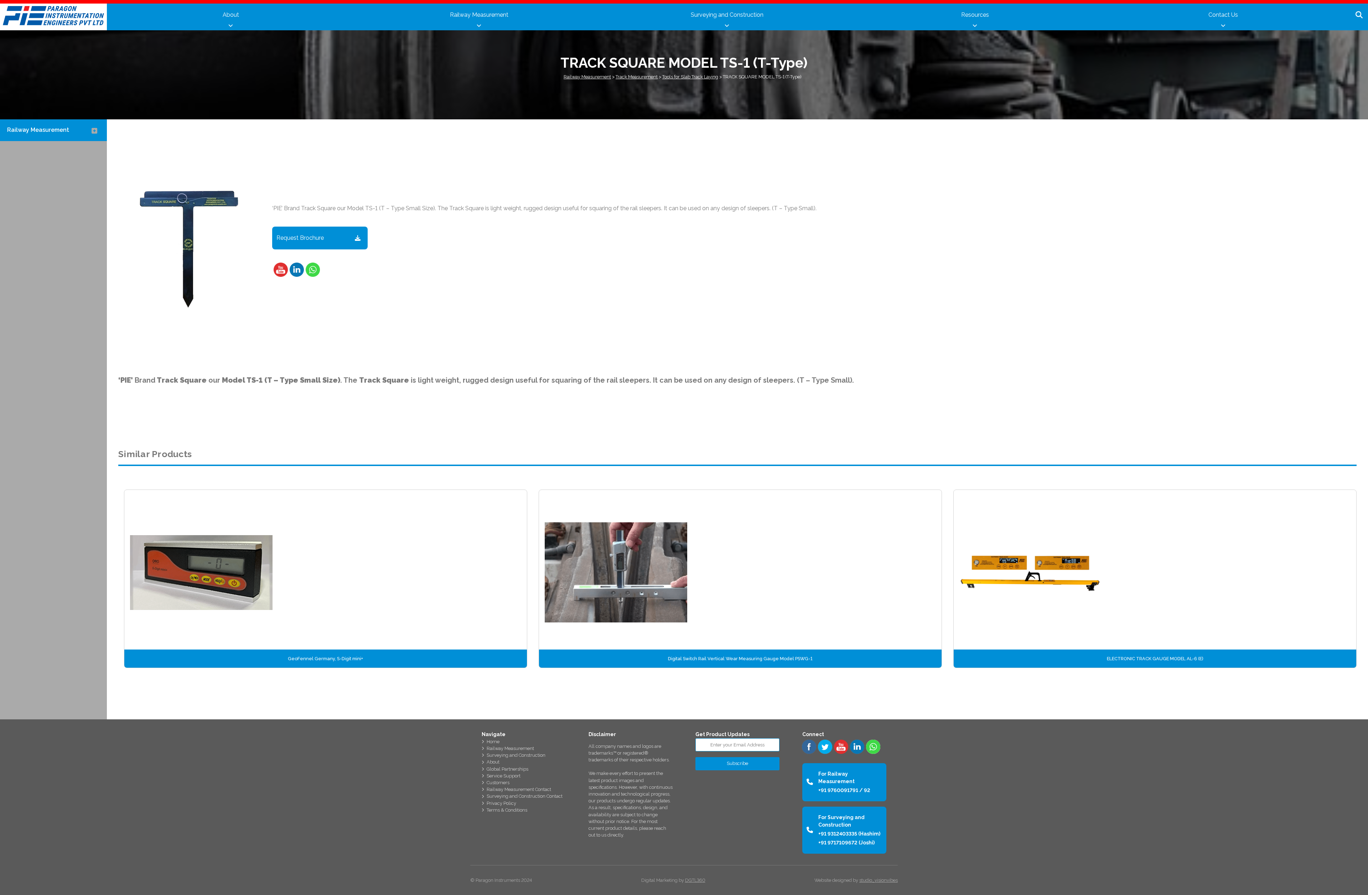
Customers (498, 782)
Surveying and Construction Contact (525, 796)
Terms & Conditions (507, 810)
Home (493, 741)
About (231, 14)
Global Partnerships (507, 769)
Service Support (503, 775)
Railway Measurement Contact (519, 789)
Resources (975, 14)
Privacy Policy (501, 803)
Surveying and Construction (727, 14)
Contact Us (1223, 14)
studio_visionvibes (878, 880)
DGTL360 (695, 880)
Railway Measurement (479, 14)
